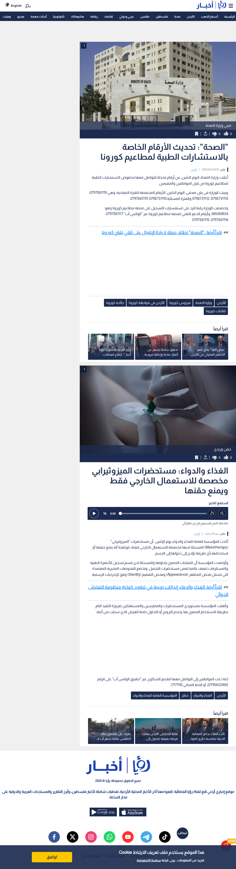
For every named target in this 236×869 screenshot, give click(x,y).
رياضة (94, 16)
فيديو (20, 16)
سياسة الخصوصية (149, 860)
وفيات (7, 16)
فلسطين (162, 16)
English (16, 5)
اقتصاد (108, 16)
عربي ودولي (126, 16)
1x (104, 513)
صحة (177, 16)
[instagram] (91, 837)
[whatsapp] (109, 837)
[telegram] (146, 837)
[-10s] (211, 513)
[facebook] (54, 837)
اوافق (52, 857)
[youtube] (128, 837)
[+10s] (222, 513)
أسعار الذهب (209, 16)
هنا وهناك (77, 16)
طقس (144, 16)
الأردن (191, 16)
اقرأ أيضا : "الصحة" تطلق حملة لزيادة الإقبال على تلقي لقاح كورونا (162, 232)
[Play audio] (94, 513)
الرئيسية (229, 16)
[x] (72, 837)
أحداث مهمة (39, 16)
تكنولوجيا (59, 16)
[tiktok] (165, 837)
